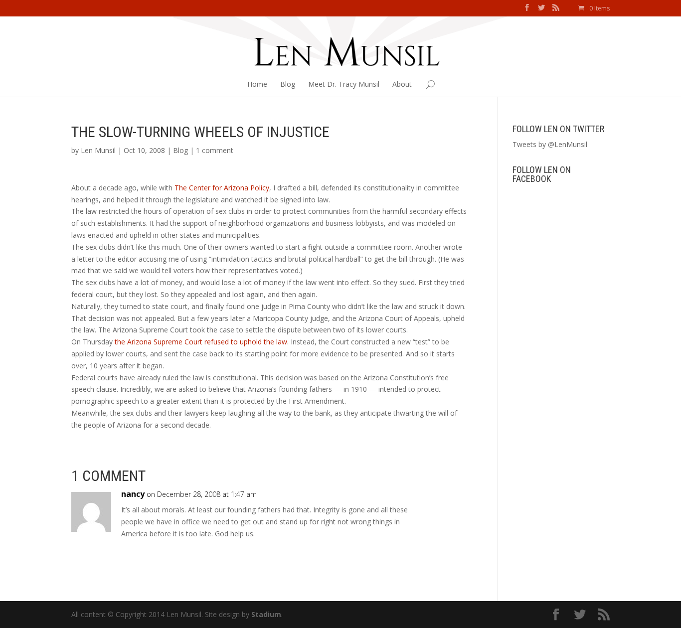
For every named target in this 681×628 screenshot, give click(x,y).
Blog (287, 84)
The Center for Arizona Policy (221, 187)
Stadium (266, 614)
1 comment (214, 150)
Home (257, 84)
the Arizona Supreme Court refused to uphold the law (201, 341)
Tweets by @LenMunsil (549, 144)
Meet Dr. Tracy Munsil (343, 84)
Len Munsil (98, 150)
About (402, 84)
